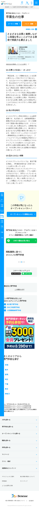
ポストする (17, 273)
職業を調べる (6, 440)
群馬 (6, 374)
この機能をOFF (19, 289)
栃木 (6, 370)
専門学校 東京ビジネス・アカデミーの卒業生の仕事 (17, 407)
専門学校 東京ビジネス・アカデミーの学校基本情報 (17, 406)
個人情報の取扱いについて (27, 476)
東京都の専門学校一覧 (24, 404)
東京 (6, 389)
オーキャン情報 (13, 24)
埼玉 (6, 379)
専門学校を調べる (11, 404)
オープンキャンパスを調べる (11, 433)
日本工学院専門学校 (13, 307)
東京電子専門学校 (12, 304)
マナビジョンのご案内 (8, 476)
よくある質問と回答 (7, 485)
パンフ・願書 (29, 24)
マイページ (5, 454)
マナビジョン (6, 4)
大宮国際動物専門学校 (14, 310)
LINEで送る (28, 273)
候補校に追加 (30, 29)
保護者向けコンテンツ (9, 468)
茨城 (6, 365)
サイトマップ (23, 481)
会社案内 (31, 500)
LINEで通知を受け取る (21, 241)
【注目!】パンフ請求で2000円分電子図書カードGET (18, 7)
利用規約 (4, 481)
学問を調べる (6, 447)
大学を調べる (6, 419)
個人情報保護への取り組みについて (15, 500)
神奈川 (7, 394)
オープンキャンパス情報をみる (21, 214)
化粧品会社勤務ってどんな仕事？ (16, 64)
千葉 (6, 384)
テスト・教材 (6, 461)
